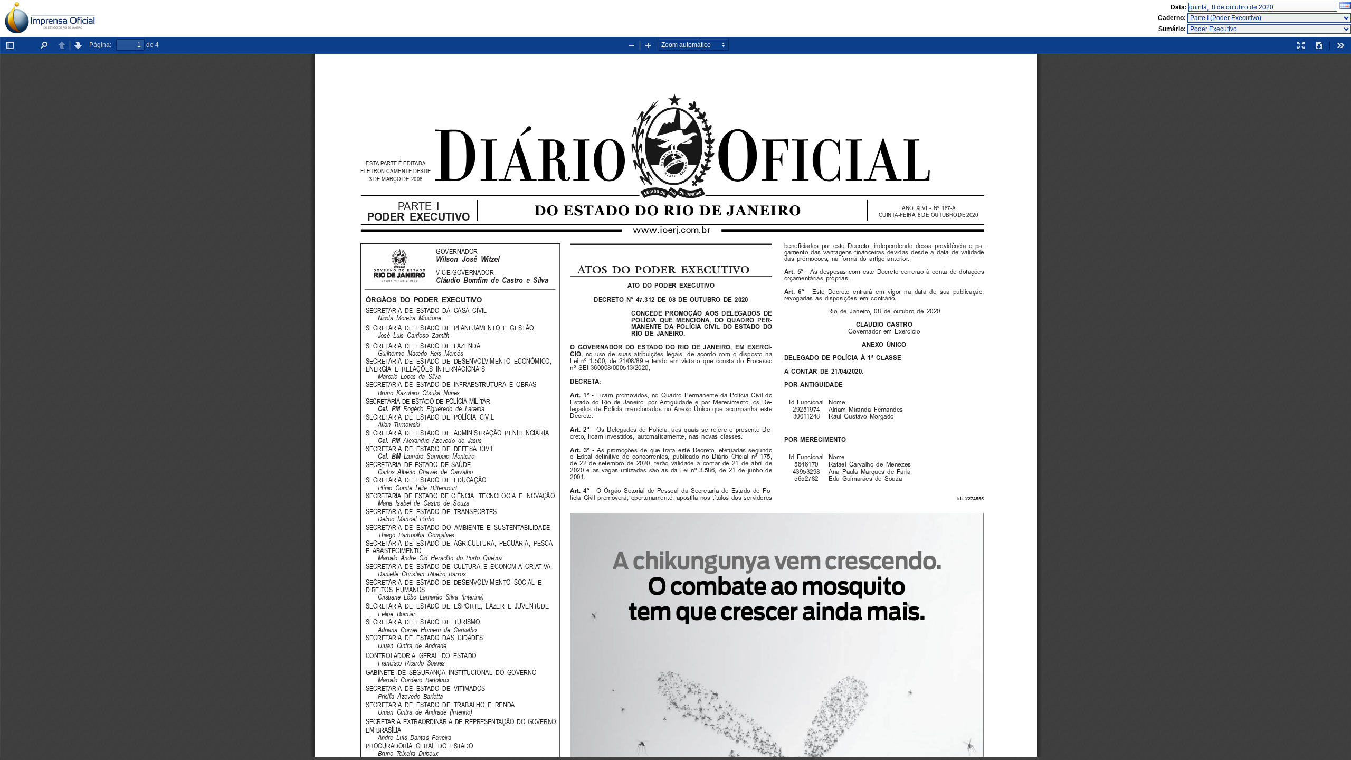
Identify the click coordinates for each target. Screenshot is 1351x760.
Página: (100, 45)
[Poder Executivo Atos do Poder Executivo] (1269, 29)
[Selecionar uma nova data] (1345, 7)
